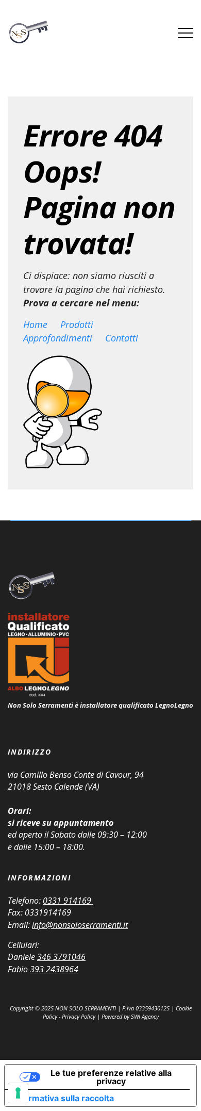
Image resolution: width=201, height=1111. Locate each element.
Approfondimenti (57, 338)
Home (35, 324)
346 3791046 (61, 956)
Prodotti (76, 324)
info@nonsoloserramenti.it (80, 924)
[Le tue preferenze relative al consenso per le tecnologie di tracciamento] (18, 1093)
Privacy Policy (78, 1016)
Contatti (121, 338)
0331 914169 (68, 900)
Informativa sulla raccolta (63, 1098)
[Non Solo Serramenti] (28, 33)
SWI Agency (145, 1016)
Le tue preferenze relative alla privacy (111, 1077)
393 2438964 (54, 969)
